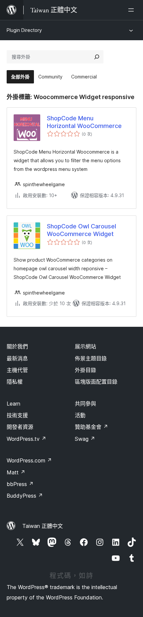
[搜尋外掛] (96, 56)
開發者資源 (20, 427)
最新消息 (17, 358)
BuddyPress (25, 495)
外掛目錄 (85, 370)
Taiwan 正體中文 (42, 526)
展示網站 (85, 346)
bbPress (20, 484)
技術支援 (17, 415)
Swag (85, 438)
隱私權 (15, 381)
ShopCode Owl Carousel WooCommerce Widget (81, 230)
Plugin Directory (24, 30)
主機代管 (17, 370)
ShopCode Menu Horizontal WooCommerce (84, 122)
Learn (13, 403)
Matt (16, 472)
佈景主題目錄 (91, 358)
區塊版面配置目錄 (96, 381)
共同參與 (85, 403)
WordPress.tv (26, 438)
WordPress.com (29, 460)
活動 (80, 415)
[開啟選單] (132, 10)
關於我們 (17, 346)
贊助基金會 (91, 427)
